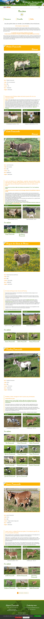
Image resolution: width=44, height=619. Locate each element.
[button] (12, 117)
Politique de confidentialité (22, 614)
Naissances (7, 19)
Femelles (20, 19)
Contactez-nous (32, 605)
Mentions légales (22, 613)
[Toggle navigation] (39, 7)
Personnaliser (26, 617)
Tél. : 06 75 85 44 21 (32, 609)
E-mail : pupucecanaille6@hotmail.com (31, 607)
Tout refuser (19, 617)
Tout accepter (38, 616)
